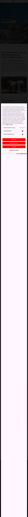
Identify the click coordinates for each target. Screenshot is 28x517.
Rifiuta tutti (14, 139)
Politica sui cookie (9, 124)
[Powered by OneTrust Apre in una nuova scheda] (21, 154)
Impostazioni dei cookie (14, 150)
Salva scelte (14, 146)
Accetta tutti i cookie (14, 143)
